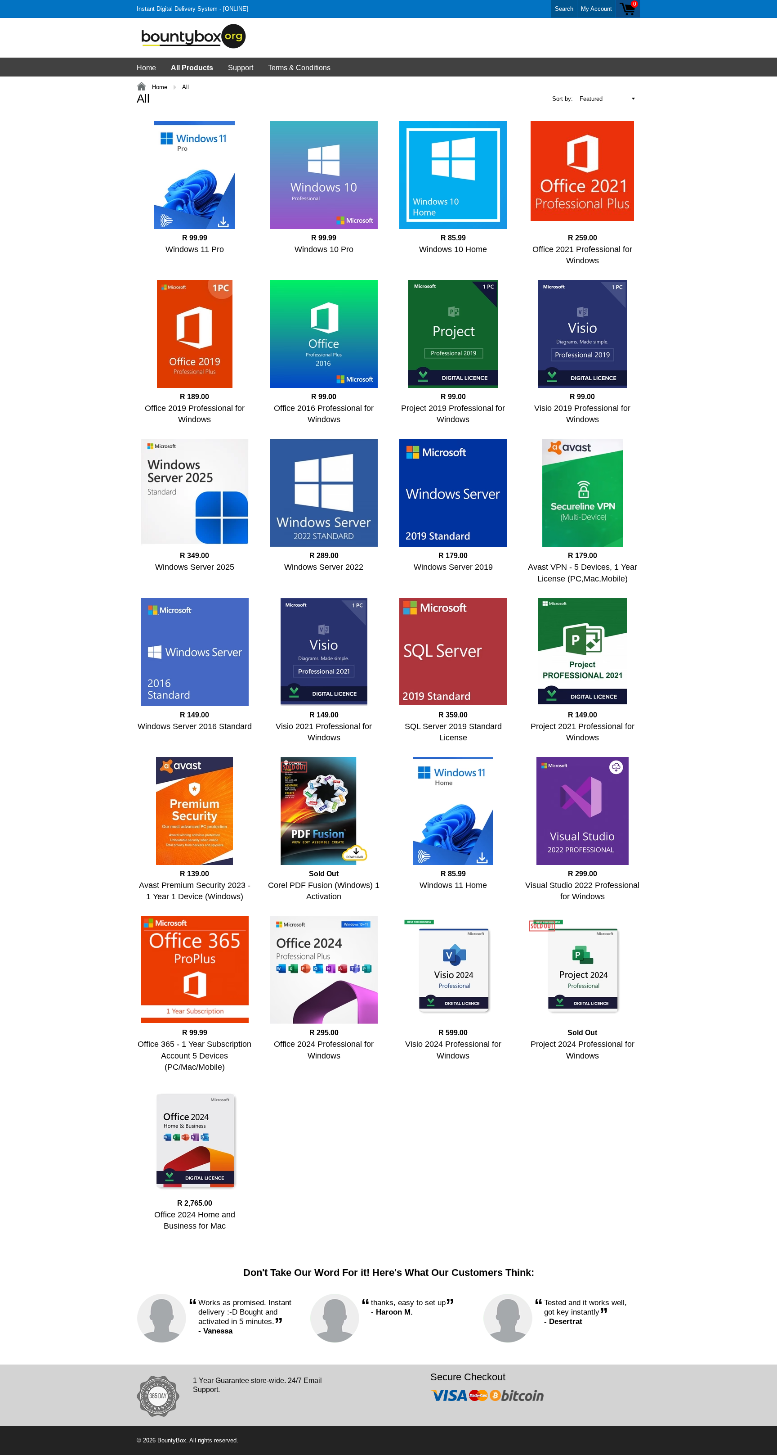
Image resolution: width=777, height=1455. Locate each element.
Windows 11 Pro (194, 249)
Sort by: (562, 98)
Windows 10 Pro (324, 249)
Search (564, 8)
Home (146, 68)
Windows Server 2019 (453, 567)
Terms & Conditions (299, 68)
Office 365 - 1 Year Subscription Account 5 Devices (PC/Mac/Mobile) (194, 1055)
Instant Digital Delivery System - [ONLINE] (192, 8)
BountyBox (171, 1440)
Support (240, 68)
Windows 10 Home (453, 249)
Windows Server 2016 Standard (195, 726)
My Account (596, 8)
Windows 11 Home (453, 885)
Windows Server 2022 (323, 567)
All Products (192, 68)
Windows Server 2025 (194, 567)
